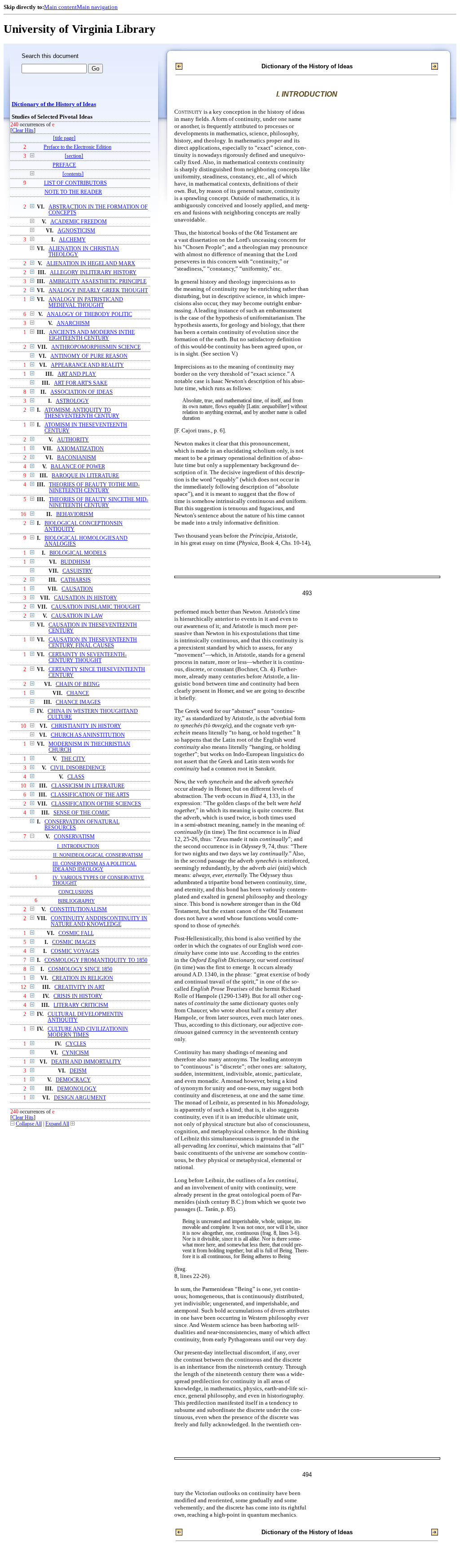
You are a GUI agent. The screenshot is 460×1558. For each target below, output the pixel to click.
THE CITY (73, 759)
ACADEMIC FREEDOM (78, 222)
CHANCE (77, 693)
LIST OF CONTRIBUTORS (75, 183)
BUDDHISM (75, 562)
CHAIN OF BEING (78, 684)
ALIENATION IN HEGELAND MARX (90, 264)
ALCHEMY (72, 240)
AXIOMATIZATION (80, 449)
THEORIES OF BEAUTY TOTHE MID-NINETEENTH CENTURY (94, 488)
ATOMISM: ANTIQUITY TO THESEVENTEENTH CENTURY (81, 413)
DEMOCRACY (73, 1080)
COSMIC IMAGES (74, 942)
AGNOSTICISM (76, 231)
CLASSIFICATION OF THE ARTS (90, 795)
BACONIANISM (76, 458)
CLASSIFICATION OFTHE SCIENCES (96, 804)
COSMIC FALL (76, 933)
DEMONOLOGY (77, 1089)
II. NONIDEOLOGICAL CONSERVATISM (98, 855)
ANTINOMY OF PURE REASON (89, 356)
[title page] (64, 138)
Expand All (57, 1124)
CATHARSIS (76, 580)
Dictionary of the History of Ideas (54, 104)
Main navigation (97, 7)
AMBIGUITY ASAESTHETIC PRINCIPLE (97, 282)
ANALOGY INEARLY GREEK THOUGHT (98, 291)
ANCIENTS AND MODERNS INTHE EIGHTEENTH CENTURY (92, 335)
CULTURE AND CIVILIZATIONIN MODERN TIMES (88, 1032)
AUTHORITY (73, 440)
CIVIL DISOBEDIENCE (78, 768)
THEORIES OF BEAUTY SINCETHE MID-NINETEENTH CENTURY (98, 502)
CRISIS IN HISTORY (77, 996)
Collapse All (29, 1124)
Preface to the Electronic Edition (77, 147)
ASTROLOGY (72, 401)
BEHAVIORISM (74, 514)
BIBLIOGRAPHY (76, 901)
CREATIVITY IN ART (79, 987)
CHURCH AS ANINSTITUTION (88, 735)
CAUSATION (77, 589)
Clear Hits (23, 131)
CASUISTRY (77, 571)
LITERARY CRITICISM (80, 1005)
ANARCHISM (73, 323)
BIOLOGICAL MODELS (77, 553)
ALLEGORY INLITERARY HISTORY (93, 273)
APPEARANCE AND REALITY (87, 365)
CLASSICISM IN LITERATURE (87, 786)
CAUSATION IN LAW (77, 616)
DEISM (78, 1071)
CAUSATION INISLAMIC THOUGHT (95, 607)
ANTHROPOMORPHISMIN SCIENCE (96, 347)
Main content (60, 7)
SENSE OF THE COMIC (81, 813)
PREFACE (64, 165)
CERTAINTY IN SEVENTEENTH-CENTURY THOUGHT (88, 657)
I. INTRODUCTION (78, 846)
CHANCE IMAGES (78, 702)
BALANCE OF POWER (78, 467)
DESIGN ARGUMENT (80, 1098)
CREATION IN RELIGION (82, 978)
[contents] (73, 174)
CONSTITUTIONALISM (78, 910)
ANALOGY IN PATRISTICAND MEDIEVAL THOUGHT (86, 302)
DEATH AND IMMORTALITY (86, 1062)
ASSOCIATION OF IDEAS (81, 392)
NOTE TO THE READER (73, 192)
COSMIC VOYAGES (75, 951)
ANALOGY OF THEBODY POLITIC (89, 314)
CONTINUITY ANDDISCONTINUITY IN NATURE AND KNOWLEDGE (99, 921)
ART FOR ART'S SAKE (80, 383)
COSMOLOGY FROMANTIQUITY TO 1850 (95, 960)
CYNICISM (75, 1053)
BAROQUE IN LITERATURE (85, 476)
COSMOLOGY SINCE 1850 (80, 969)
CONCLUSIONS (75, 892)
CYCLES (76, 1044)
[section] (74, 156)
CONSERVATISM (74, 837)
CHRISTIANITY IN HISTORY (86, 726)
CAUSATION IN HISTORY (85, 598)
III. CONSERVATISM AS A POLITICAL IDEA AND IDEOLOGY (95, 866)
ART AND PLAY (77, 374)
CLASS (75, 777)
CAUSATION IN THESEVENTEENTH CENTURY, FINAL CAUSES (93, 643)
